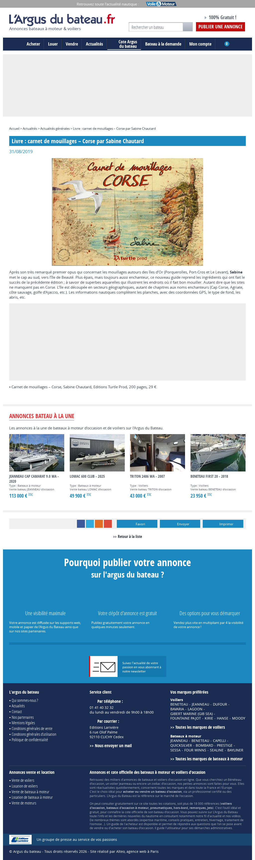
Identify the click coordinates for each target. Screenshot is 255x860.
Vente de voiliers (23, 780)
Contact (17, 711)
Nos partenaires (23, 717)
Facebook (81, 524)
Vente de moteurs (24, 803)
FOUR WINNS (195, 750)
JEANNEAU (200, 704)
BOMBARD (204, 745)
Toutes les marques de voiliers (200, 727)
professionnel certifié (207, 792)
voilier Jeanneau (121, 784)
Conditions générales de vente (32, 728)
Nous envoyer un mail (113, 745)
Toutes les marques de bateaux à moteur (209, 759)
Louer (53, 44)
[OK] (188, 26)
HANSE (222, 718)
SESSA (175, 750)
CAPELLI (219, 740)
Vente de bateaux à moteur (30, 791)
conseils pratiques (180, 820)
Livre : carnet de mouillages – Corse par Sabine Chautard (114, 128)
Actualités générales (55, 128)
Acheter (33, 44)
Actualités (94, 44)
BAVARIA (177, 709)
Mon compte (200, 44)
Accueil (14, 128)
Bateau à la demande (163, 44)
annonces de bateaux (138, 780)
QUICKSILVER (181, 745)
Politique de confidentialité (30, 739)
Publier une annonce (220, 26)
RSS (99, 524)
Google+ (108, 524)
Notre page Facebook (190, 18)
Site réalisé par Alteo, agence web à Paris (124, 851)
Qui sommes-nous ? (25, 700)
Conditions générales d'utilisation (34, 734)
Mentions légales (23, 723)
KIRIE (209, 718)
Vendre (72, 44)
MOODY (238, 718)
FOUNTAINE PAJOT (185, 718)
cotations (169, 803)
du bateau (128, 44)
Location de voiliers (25, 786)
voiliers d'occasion (170, 780)
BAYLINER (235, 750)
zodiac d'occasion (164, 784)
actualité (216, 816)
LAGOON (195, 709)
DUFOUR (220, 704)
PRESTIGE (225, 745)
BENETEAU (179, 704)
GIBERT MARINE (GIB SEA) (191, 714)
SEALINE (217, 750)
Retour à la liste (130, 536)
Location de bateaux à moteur (32, 797)
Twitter (90, 524)
